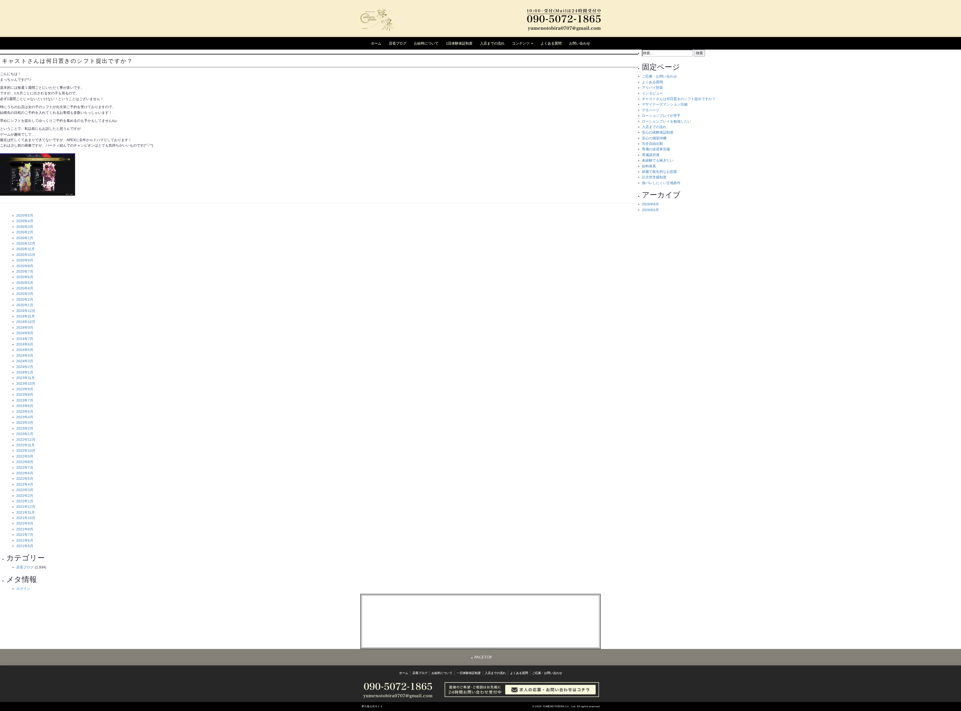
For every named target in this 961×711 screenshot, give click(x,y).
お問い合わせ (579, 43)
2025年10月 (25, 255)
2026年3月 (24, 227)
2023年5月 (24, 412)
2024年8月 (24, 333)
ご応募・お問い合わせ (659, 76)
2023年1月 (24, 434)
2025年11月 (25, 249)
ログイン (23, 589)
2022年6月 (24, 473)
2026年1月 (24, 238)
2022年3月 (24, 490)
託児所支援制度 (654, 177)
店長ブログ (397, 43)
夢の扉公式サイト (372, 706)
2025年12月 (25, 243)
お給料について (426, 43)
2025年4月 (24, 288)
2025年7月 (24, 271)
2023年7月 (24, 400)
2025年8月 (24, 266)
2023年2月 (24, 428)
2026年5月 (24, 215)
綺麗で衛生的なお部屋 (659, 172)
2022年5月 (24, 479)
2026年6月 (650, 210)
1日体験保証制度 (459, 43)
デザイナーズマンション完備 (664, 104)
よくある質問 (551, 43)
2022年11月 (25, 445)
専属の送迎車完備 (656, 149)
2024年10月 (25, 322)
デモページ (650, 110)
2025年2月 (24, 299)
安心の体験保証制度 (657, 132)
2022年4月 (24, 484)
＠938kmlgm (483, 631)
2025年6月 (24, 277)
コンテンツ (521, 43)
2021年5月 (24, 546)
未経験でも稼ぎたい (657, 160)
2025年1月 (24, 305)
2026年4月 (24, 221)
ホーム (376, 43)
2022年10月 (25, 451)
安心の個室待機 (654, 138)
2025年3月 (24, 294)
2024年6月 (24, 344)
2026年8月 (650, 204)
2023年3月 (24, 423)
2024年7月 (24, 339)
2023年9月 (24, 389)
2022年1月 (24, 501)
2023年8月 (24, 395)
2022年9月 (24, 456)
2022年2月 (24, 496)
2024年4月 (24, 355)
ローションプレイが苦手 (661, 116)
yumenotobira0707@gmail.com (484, 626)
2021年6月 (24, 540)
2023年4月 (24, 417)
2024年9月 (24, 327)
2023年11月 (25, 378)
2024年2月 (24, 367)
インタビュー (652, 93)
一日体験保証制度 (469, 673)
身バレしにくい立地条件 (661, 183)
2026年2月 (24, 232)
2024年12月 (25, 311)
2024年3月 (24, 361)
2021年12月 (25, 507)
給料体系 (649, 166)
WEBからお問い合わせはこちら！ (480, 637)
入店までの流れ (492, 43)
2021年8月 (24, 529)
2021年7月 (24, 535)
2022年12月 (25, 440)
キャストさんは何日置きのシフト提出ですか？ (678, 99)
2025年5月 (24, 283)
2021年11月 (25, 512)
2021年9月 (24, 523)
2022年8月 (24, 462)
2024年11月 (25, 316)
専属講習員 (650, 155)
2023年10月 (25, 384)
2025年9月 (24, 260)
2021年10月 (25, 518)
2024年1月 (24, 372)
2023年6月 (24, 406)
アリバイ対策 (652, 88)
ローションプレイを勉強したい (666, 121)
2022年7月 (24, 468)
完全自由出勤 (652, 144)
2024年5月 (24, 350)
